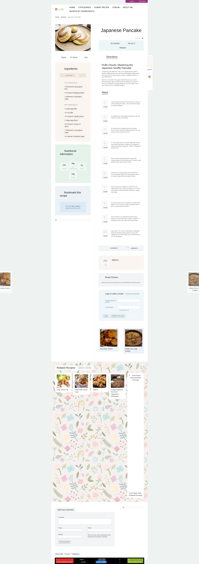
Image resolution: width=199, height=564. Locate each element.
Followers (75, 554)
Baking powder (79, 93)
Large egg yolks (71, 108)
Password (109, 307)
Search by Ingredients (81, 11)
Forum (116, 7)
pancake (88, 367)
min (104, 559)
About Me (128, 7)
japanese (81, 367)
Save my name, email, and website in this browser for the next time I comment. (99, 535)
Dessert (63, 17)
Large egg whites (72, 120)
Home (72, 7)
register (77, 206)
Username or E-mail (110, 301)
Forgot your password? (132, 293)
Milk (71, 112)
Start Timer (101, 562)
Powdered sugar (78, 136)
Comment (114, 248)
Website (60, 534)
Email (89, 528)
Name (60, 528)
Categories (84, 7)
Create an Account (118, 316)
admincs (134, 248)
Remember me (124, 310)
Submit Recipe (101, 7)
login (73, 206)
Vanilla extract (79, 116)
